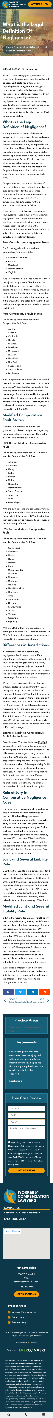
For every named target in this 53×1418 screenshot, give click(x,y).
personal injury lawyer (23, 237)
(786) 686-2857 (15, 1218)
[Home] (8, 1415)
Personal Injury (21, 47)
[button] (8, 992)
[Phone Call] (26, 1415)
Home (9, 47)
